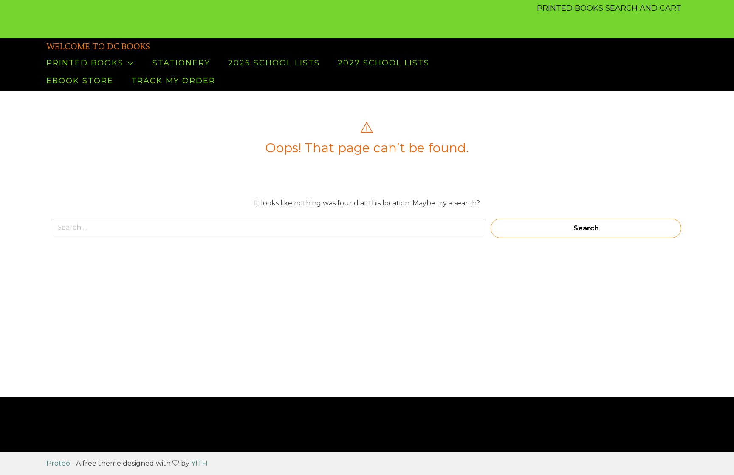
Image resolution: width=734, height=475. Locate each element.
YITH (199, 463)
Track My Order (173, 80)
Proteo (58, 463)
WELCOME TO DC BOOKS (98, 46)
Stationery (181, 63)
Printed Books (85, 63)
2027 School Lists (383, 63)
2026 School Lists (274, 63)
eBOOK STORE (79, 80)
